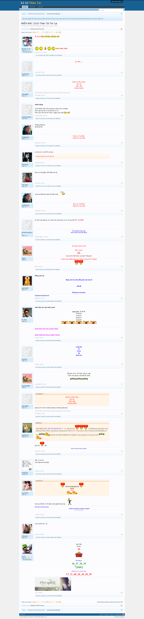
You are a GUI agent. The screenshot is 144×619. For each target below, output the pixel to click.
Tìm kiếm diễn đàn (25, 9)
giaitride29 (25, 288)
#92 (122, 337)
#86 (122, 162)
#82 (122, 72)
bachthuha (48, 75)
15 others (55, 595)
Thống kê (84, 18)
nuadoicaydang (26, 117)
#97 (122, 471)
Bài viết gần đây (35, 9)
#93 (122, 364)
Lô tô (101, 18)
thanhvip (24, 359)
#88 (122, 210)
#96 (122, 451)
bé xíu (46, 165)
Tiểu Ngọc (25, 185)
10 (56, 32)
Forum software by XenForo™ (33, 616)
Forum (25, 6)
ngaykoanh (25, 435)
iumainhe (43, 75)
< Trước (34, 32)
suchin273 (25, 493)
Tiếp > (59, 32)
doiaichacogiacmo (27, 233)
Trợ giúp (106, 614)
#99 (122, 534)
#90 (122, 266)
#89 (122, 236)
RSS (123, 614)
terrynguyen (50, 25)
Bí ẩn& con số (26, 49)
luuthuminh (25, 74)
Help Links (40, 6)
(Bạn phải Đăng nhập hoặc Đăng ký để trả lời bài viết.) (110, 602)
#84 (122, 115)
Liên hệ (101, 614)
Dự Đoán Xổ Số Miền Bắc (35, 25)
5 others (56, 301)
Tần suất (97, 18)
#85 (122, 142)
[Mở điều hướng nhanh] (121, 13)
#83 (122, 95)
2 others (54, 118)
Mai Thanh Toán (47, 55)
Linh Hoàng (40, 55)
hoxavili (37, 213)
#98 (122, 514)
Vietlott (43, 18)
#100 (121, 592)
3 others (54, 98)
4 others (56, 75)
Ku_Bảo (24, 320)
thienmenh (25, 164)
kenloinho (48, 340)
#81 (122, 52)
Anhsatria (25, 536)
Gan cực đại (91, 18)
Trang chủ (111, 614)
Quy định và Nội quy (119, 616)
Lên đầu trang (118, 614)
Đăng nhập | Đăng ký (117, 1)
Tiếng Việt (22, 614)
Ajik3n (24, 258)
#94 (122, 384)
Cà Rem (48, 98)
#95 (122, 413)
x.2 (36, 55)
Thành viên (32, 6)
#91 (122, 298)
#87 (122, 183)
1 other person (53, 165)
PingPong (25, 472)
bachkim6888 (26, 386)
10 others (55, 55)
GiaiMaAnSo (25, 137)
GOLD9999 (25, 94)
